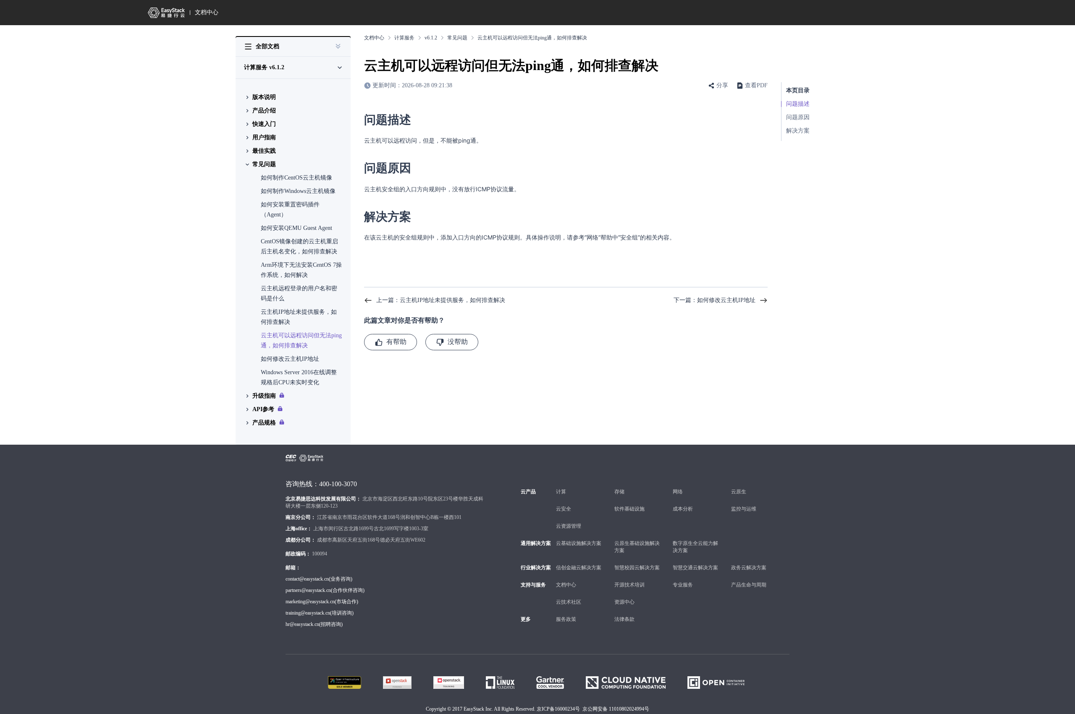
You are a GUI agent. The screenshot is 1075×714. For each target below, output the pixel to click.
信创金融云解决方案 (578, 568)
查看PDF (756, 85)
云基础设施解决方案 (578, 543)
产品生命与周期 (748, 585)
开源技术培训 (629, 585)
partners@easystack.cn (308, 590)
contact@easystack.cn (307, 579)
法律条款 (624, 619)
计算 (561, 492)
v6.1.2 (431, 38)
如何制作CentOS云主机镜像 (296, 178)
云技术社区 (568, 602)
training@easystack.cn (308, 613)
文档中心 (206, 12)
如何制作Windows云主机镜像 (298, 191)
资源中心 (624, 602)
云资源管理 (568, 526)
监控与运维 (743, 509)
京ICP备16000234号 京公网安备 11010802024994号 (593, 709)
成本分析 (683, 509)
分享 (722, 85)
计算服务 (404, 38)
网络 (678, 492)
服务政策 (566, 619)
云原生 (738, 492)
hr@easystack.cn (302, 624)
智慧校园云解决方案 (637, 568)
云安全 (563, 509)
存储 (619, 492)
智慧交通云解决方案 (695, 568)
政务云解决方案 (748, 568)
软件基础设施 (629, 509)
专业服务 (683, 585)
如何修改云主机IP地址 (290, 359)
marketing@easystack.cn (310, 602)
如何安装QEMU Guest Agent (296, 228)
